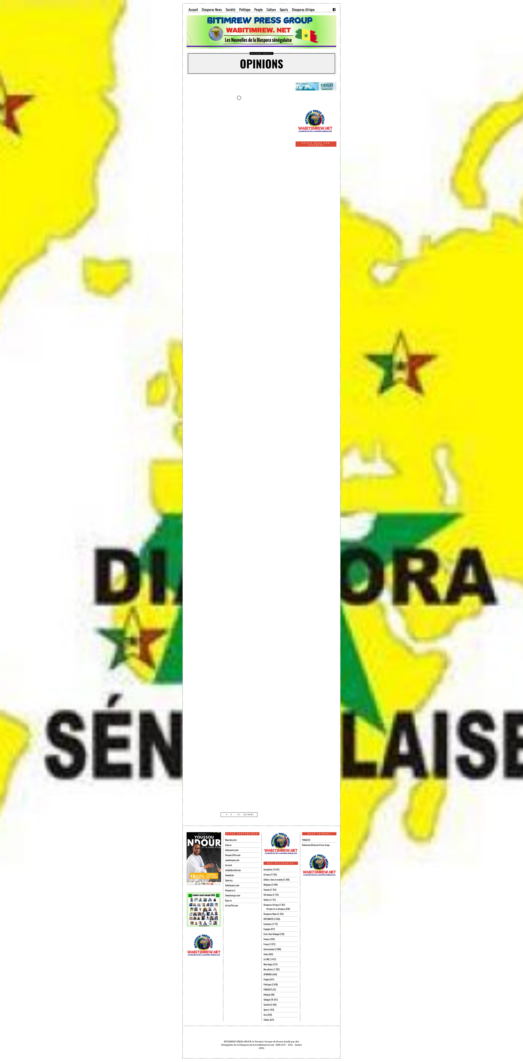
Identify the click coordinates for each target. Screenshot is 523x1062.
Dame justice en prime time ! (211, 753)
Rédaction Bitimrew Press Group (315, 845)
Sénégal (267, 999)
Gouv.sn (228, 845)
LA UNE (266, 959)
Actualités (268, 869)
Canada (267, 889)
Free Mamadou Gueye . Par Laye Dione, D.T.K (266, 132)
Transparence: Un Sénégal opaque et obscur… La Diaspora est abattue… (266, 447)
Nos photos (268, 969)
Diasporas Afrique (271, 904)
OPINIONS (268, 974)
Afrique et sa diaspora (275, 909)
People (266, 979)
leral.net (228, 865)
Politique (267, 984)
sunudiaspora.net (232, 860)
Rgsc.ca (228, 900)
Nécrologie (268, 964)
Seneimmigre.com (232, 895)
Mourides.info (231, 840)
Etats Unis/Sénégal (271, 934)
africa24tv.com (231, 905)
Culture (267, 899)
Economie (267, 924)
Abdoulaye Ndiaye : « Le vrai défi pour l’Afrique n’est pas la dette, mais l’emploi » (266, 226)
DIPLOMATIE (268, 919)
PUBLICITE (268, 989)
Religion (267, 994)
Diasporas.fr (230, 890)
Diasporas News (270, 914)
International (269, 949)
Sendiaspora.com (232, 885)
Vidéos (266, 1019)
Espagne (267, 929)
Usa (265, 1014)
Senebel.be (229, 875)
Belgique (267, 884)
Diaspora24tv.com (232, 855)
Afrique (267, 874)
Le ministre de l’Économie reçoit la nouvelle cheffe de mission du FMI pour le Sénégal (266, 558)
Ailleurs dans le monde (273, 879)
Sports (266, 1009)
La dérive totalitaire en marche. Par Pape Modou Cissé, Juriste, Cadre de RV (266, 335)
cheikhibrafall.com (233, 870)
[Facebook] (334, 9)
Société (267, 1004)
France (266, 944)
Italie (266, 954)
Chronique (268, 894)
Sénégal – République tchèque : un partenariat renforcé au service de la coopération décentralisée (211, 139)
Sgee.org (228, 880)
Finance (267, 939)
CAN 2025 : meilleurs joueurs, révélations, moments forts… (267, 655)
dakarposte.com (231, 850)
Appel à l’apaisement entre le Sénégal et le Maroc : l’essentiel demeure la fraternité (211, 559)
